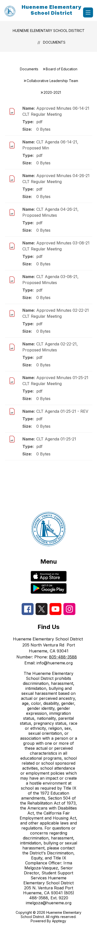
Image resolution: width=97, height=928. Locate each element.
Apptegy (59, 921)
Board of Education (61, 69)
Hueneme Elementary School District (49, 30)
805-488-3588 (63, 656)
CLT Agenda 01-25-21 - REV (62, 411)
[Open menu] (88, 12)
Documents (54, 42)
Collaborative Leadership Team (52, 81)
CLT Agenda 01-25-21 (56, 438)
